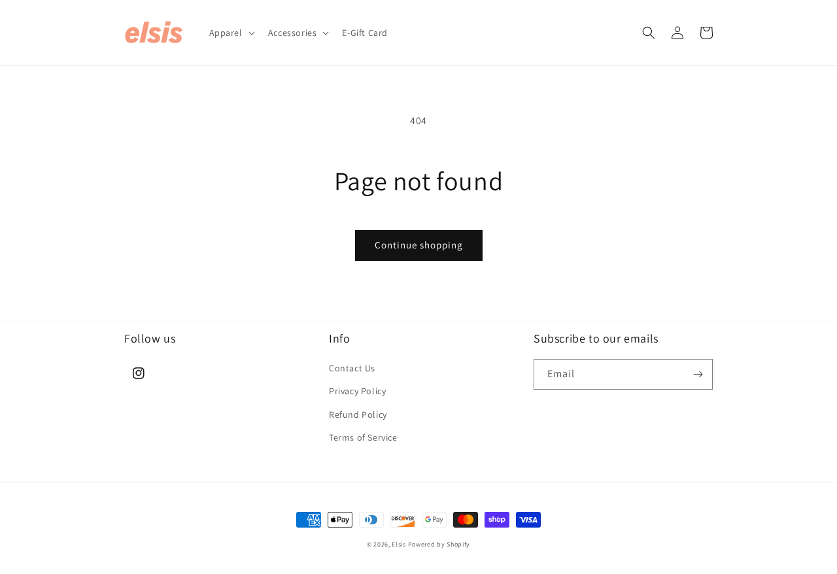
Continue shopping (419, 245)
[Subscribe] (697, 374)
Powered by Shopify (439, 544)
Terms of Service (363, 437)
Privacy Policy (357, 391)
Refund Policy (358, 414)
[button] (230, 32)
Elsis (399, 544)
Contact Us (352, 368)
